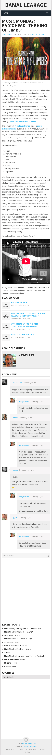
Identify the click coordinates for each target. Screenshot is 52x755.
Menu (6, 13)
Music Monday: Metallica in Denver (17, 649)
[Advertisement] (26, 590)
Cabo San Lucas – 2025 (13, 635)
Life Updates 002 (10, 666)
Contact (27, 752)
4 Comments (15, 329)
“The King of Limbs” (22, 126)
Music (32, 34)
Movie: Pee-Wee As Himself (14, 659)
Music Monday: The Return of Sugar (18, 639)
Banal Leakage (26, 5)
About (43, 749)
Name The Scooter (27, 749)
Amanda (15, 418)
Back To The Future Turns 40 (15, 646)
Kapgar (14, 518)
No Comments (16, 319)
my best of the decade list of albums (22, 121)
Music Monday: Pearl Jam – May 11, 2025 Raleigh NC (25, 656)
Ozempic (7, 653)
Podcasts (10, 749)
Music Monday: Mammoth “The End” (18, 632)
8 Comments (40, 34)
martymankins (7, 34)
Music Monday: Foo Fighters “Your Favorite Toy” (22, 628)
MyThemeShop (30, 746)
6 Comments (15, 305)
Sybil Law (15, 470)
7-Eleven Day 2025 (11, 642)
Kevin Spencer (17, 383)
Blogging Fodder (10, 663)
